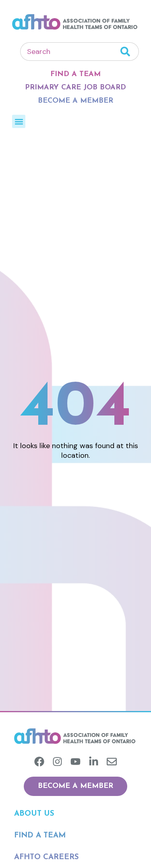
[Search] (129, 51)
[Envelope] (112, 762)
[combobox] (70, 51)
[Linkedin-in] (94, 762)
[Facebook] (39, 762)
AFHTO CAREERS (46, 857)
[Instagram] (57, 762)
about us (34, 814)
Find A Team (75, 74)
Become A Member (75, 101)
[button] (18, 121)
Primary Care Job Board (75, 87)
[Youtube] (75, 762)
